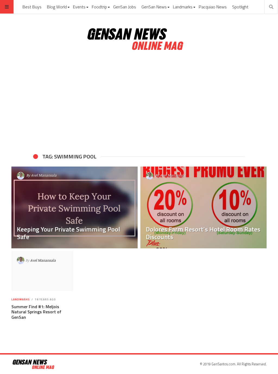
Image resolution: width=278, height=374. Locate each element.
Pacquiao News (213, 7)
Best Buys (32, 7)
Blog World (57, 7)
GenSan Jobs (124, 7)
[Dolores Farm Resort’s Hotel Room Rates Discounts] (203, 207)
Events (79, 7)
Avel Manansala (43, 175)
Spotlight (240, 7)
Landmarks (182, 7)
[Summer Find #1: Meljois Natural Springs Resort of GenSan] (42, 271)
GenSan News (154, 7)
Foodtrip (99, 7)
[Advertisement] (139, 102)
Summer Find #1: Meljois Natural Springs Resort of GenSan (36, 311)
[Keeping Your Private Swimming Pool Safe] (74, 207)
